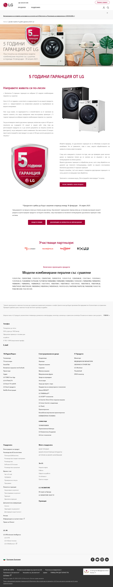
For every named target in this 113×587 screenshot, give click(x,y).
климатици (43, 421)
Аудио (5, 374)
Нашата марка (43, 467)
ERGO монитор (79, 374)
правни (45, 573)
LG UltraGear (78, 368)
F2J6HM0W (26, 281)
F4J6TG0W (72, 286)
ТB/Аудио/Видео (9, 354)
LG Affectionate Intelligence (12, 535)
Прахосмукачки (44, 409)
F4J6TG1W (80, 286)
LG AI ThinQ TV (8, 381)
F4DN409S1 (16, 284)
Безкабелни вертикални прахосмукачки (52, 413)
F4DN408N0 (51, 281)
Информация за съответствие (13, 519)
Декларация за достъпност (12, 512)
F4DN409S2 (26, 284)
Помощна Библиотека (11, 456)
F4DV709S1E (85, 284)
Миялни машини (44, 371)
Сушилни (41, 368)
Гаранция (7, 496)
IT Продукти (78, 354)
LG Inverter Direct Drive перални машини (52, 400)
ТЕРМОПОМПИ (44, 425)
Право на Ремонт (8, 522)
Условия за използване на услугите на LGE (29, 570)
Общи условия (36, 222)
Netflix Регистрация (9, 390)
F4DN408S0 (69, 281)
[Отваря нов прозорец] (93, 559)
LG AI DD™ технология (46, 397)
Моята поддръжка (46, 445)
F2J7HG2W (34, 281)
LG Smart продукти (9, 387)
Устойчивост (43, 476)
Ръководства (8, 462)
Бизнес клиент (102, 2)
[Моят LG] (104, 7)
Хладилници (43, 358)
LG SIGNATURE (44, 488)
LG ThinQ (41, 406)
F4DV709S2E (95, 284)
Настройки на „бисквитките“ (31, 573)
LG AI (5, 530)
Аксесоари (42, 381)
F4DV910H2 (45, 286)
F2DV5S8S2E (77, 278)
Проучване (7, 483)
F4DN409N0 (87, 281)
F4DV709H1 (55, 284)
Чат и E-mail (8, 474)
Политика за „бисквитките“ (11, 573)
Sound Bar (6, 365)
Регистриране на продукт (11, 449)
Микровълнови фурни (46, 374)
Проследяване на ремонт (12, 493)
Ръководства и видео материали (14, 459)
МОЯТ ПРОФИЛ (44, 449)
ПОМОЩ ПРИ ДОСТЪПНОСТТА (60, 573)
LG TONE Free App (9, 377)
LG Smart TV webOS (9, 384)
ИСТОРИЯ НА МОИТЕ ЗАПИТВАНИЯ (50, 455)
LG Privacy (6, 575)
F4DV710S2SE (26, 286)
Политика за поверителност (53, 570)
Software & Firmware (11, 465)
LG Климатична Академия (47, 432)
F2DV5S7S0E (46, 278)
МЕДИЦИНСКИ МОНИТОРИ (83, 361)
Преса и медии (43, 479)
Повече (106, 315)
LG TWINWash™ (44, 393)
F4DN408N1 (61, 281)
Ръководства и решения (12, 467)
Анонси (6, 506)
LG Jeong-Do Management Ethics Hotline (99, 572)
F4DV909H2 (36, 286)
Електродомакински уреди (49, 354)
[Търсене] (108, 7)
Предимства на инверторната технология (52, 387)
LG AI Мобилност (9, 544)
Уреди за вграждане (45, 377)
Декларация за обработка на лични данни (66, 222)
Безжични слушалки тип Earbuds (13, 368)
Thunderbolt (78, 371)
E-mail (5, 345)
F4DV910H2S (53, 286)
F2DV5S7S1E (56, 278)
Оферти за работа (44, 473)
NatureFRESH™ (44, 390)
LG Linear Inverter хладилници (48, 403)
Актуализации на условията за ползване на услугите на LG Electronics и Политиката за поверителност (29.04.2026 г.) (39, 16)
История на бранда (45, 492)
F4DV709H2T (65, 284)
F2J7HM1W (43, 281)
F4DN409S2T (35, 284)
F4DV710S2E (16, 286)
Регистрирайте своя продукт (73, 184)
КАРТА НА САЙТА (8, 570)
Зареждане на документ (12, 509)
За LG (41, 463)
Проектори (6, 371)
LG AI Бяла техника (10, 541)
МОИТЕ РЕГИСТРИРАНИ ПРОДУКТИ (50, 452)
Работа (41, 470)
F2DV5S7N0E (26, 278)
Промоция (42, 501)
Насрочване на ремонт (11, 490)
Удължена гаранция (10, 499)
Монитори (77, 358)
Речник (5, 516)
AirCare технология (45, 435)
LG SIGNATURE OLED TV (46, 495)
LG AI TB (7, 538)
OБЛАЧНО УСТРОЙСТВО (82, 365)
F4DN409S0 (96, 281)
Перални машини (44, 365)
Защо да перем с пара (46, 384)
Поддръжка (7, 445)
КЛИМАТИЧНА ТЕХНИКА (47, 416)
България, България (14, 559)
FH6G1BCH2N (17, 289)
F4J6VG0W (88, 286)
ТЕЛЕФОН (7, 477)
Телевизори (7, 358)
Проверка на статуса (10, 480)
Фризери (41, 361)
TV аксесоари (7, 361)
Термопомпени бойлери (46, 429)
